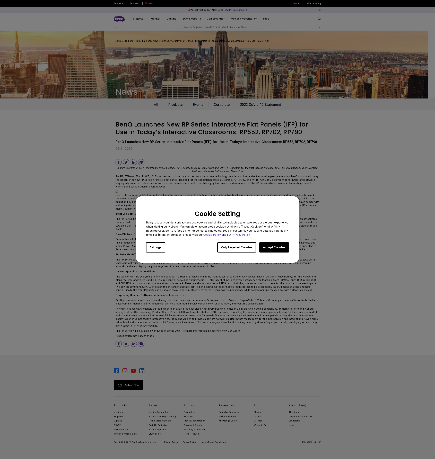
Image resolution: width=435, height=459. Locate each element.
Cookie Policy (212, 234)
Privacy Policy (241, 234)
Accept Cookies (274, 247)
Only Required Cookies (236, 247)
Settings (155, 247)
